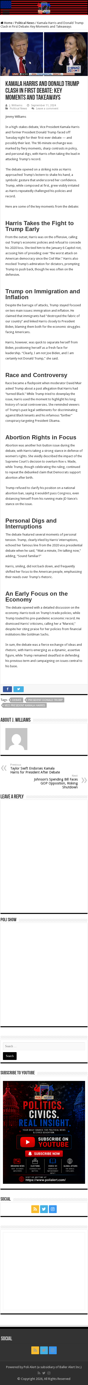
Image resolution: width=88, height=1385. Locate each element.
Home (7, 23)
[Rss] (35, 1209)
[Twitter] (44, 1209)
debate (17, 700)
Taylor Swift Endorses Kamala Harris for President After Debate (35, 768)
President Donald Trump (45, 700)
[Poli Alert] (44, 8)
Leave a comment (47, 108)
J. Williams (15, 105)
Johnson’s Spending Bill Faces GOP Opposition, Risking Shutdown (56, 781)
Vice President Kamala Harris (25, 705)
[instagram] (53, 1209)
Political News (24, 23)
